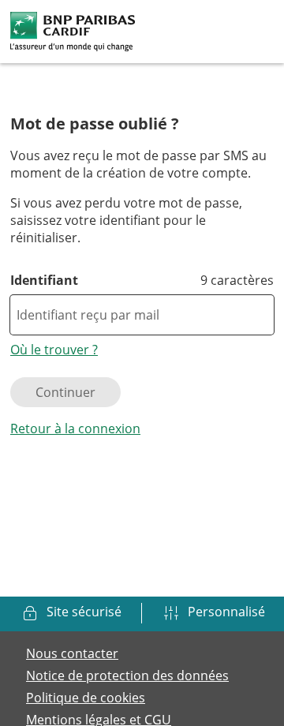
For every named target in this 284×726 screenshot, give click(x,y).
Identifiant (44, 280)
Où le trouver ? (54, 349)
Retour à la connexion (75, 428)
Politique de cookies (85, 697)
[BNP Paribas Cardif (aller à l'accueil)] (72, 30)
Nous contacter (72, 653)
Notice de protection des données (127, 675)
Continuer (65, 392)
